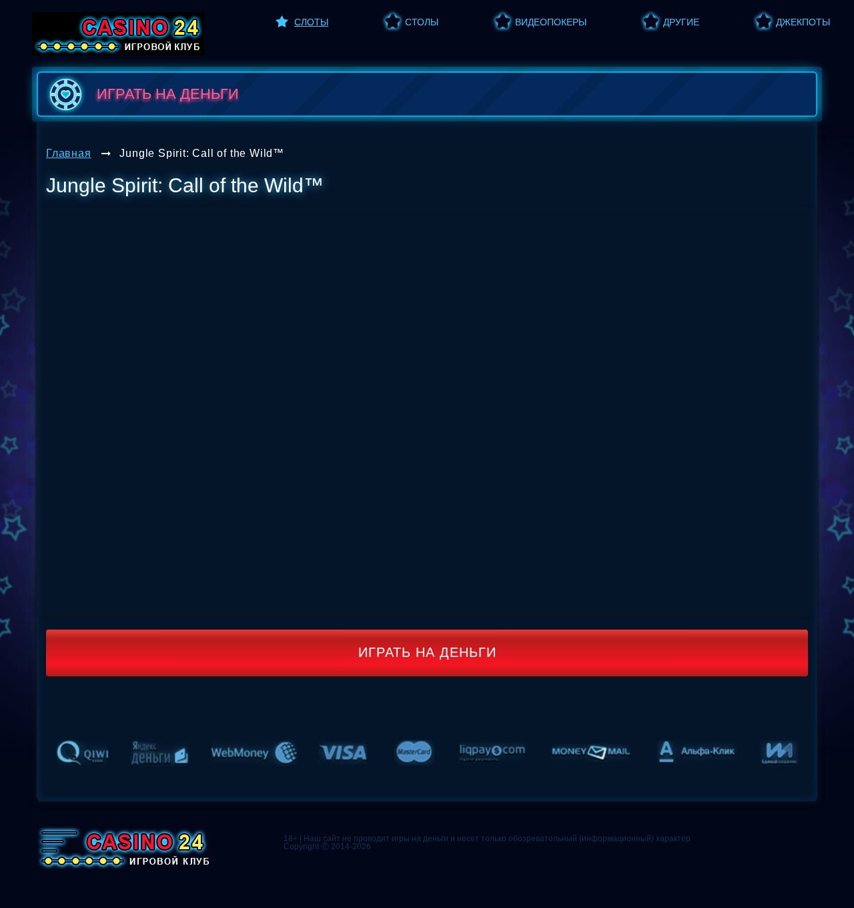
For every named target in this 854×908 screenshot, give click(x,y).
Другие (681, 22)
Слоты (311, 22)
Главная (68, 153)
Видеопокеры (550, 22)
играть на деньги (168, 93)
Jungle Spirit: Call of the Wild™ (201, 153)
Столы (421, 22)
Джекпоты (803, 22)
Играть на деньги (427, 652)
